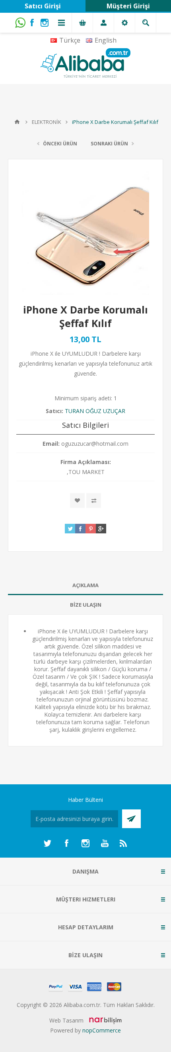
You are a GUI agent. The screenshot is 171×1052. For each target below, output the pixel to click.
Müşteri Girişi (128, 6)
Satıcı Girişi (43, 6)
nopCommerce (101, 1030)
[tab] (85, 585)
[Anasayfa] (17, 122)
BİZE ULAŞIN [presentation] (85, 604)
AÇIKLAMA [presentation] (85, 585)
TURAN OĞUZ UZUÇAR (95, 411)
